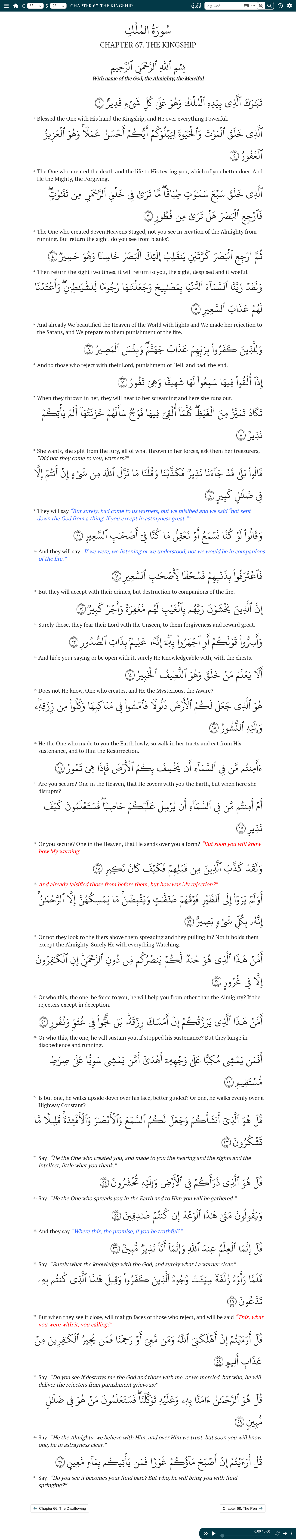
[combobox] (35, 6)
